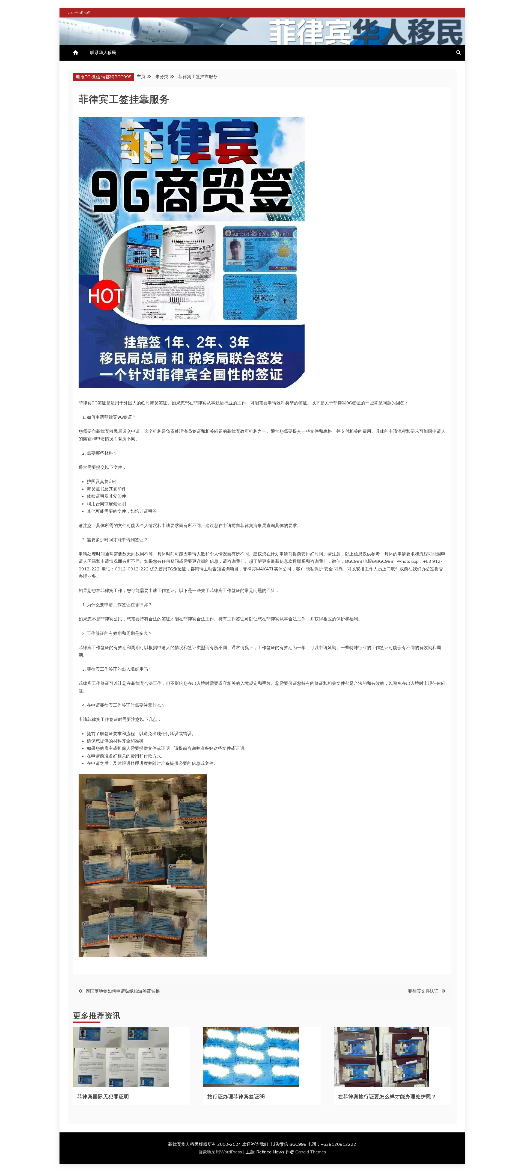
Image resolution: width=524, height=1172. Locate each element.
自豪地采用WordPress (220, 1152)
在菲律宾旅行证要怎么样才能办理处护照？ (387, 1096)
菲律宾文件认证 (423, 991)
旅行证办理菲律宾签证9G (236, 1096)
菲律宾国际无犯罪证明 (103, 1096)
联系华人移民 (103, 52)
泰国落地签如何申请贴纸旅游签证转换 (123, 991)
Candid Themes (310, 1152)
